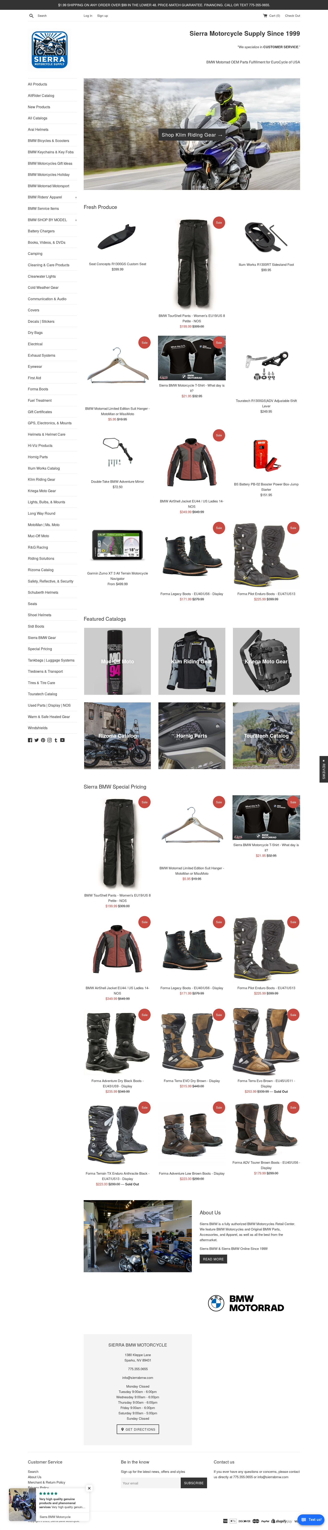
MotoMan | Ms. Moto (44, 524)
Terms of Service (40, 1492)
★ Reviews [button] (324, 769)
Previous (93, 135)
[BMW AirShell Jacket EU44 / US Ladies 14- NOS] (192, 462)
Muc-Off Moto (38, 535)
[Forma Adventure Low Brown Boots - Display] (192, 1134)
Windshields (38, 727)
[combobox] (60, 16)
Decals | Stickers (41, 321)
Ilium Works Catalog (44, 468)
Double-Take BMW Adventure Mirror (117, 481)
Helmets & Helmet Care (46, 434)
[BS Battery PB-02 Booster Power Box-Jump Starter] (266, 454)
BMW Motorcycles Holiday (49, 174)
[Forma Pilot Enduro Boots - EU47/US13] (266, 555)
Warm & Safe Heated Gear (49, 716)
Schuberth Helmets (43, 592)
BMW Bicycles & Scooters (48, 140)
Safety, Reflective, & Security (50, 581)
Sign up (102, 15)
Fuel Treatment (40, 400)
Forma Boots (38, 388)
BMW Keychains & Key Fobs (51, 151)
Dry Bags (35, 332)
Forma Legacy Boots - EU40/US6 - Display (191, 593)
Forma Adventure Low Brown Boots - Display (192, 1173)
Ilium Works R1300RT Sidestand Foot (266, 264)
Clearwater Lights (42, 276)
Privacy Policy (38, 1487)
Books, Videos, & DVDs (46, 242)
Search (33, 1471)
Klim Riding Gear (41, 479)
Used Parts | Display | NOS (49, 705)
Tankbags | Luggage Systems (51, 660)
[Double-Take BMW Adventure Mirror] (117, 453)
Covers (33, 309)
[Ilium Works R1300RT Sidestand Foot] (266, 238)
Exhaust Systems (41, 355)
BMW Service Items (43, 208)
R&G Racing (38, 547)
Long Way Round (41, 513)
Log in (88, 15)
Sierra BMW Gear (42, 637)
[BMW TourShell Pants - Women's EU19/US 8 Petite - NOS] (192, 263)
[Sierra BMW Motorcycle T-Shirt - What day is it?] (192, 358)
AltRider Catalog (41, 95)
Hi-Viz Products (40, 445)
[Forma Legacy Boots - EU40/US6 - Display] (192, 555)
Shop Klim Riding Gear (189, 134)
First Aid (34, 377)
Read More (213, 1259)
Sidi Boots (36, 626)
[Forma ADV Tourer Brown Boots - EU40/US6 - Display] (266, 1129)
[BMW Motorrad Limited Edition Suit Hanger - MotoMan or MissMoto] (117, 369)
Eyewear (35, 366)
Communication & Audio (47, 298)
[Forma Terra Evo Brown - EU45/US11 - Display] (266, 1042)
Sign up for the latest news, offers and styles (153, 1471)
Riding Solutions (41, 558)
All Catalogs (37, 118)
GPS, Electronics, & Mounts (50, 422)
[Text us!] (311, 1521)
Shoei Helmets (39, 614)
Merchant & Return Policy (46, 1482)
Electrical (35, 343)
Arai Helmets (38, 129)
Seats (32, 603)
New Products (39, 106)
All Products (37, 84)
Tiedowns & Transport (45, 671)
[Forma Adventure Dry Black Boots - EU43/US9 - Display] (117, 1042)
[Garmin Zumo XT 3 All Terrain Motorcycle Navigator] (117, 544)
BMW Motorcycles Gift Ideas (50, 163)
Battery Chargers (41, 230)
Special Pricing (40, 648)
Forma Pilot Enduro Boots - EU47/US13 (266, 593)
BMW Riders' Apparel (52, 197)
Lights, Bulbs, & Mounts (46, 501)
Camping (35, 253)
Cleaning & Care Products (48, 264)
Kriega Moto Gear (42, 490)
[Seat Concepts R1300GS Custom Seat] (117, 237)
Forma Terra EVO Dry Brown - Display (192, 1080)
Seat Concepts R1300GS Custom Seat (117, 263)
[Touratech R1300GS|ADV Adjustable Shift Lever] (266, 366)
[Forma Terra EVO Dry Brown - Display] (192, 1042)
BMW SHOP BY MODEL (52, 219)
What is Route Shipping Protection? (53, 1498)
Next (291, 135)
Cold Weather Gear (43, 287)
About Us (35, 1476)
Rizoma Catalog (41, 569)
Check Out (292, 15)
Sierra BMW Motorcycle (65, 1521)
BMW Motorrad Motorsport (48, 185)
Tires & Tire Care (41, 682)
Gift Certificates (40, 411)
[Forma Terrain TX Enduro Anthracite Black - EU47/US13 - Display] (117, 1134)
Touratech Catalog (42, 693)
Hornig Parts (38, 456)
